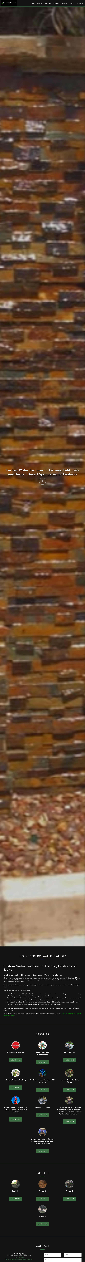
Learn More (16, 1060)
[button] (77, 3)
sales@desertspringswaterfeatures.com (20, 1259)
